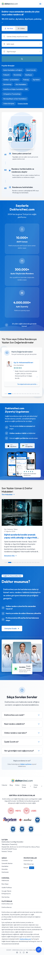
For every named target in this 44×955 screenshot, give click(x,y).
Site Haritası (5, 897)
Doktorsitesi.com (7, 904)
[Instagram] (23, 952)
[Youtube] (27, 952)
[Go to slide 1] (5, 393)
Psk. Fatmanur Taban (11, 529)
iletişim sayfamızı (26, 764)
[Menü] (40, 4)
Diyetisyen (28, 75)
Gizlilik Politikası (7, 887)
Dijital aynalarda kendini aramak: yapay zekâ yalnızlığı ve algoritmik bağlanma (20, 537)
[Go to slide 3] (9, 393)
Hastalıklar (5, 866)
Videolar (4, 785)
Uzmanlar (5, 860)
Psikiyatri (6, 75)
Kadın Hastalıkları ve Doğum (12, 70)
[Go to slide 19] (37, 393)
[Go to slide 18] (35, 393)
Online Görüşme (8, 104)
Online (17, 785)
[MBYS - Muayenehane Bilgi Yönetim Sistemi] (14, 810)
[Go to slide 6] (15, 393)
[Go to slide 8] (19, 393)
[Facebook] (17, 952)
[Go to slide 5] (14, 393)
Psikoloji (26, 80)
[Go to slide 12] (25, 393)
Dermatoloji (7, 84)
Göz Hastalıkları (21, 84)
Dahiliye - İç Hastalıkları (11, 80)
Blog (11, 785)
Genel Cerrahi (31, 70)
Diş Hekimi (36, 80)
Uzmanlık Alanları (7, 863)
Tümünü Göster (22, 104)
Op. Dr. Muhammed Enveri (23, 362)
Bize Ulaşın (5, 884)
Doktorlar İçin (28, 860)
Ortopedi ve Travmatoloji (11, 94)
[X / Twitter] (20, 952)
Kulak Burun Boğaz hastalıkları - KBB (15, 89)
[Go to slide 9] (20, 393)
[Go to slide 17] (33, 393)
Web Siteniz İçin (29, 864)
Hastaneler (5, 872)
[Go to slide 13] (27, 393)
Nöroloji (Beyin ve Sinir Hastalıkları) (14, 99)
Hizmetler (5, 869)
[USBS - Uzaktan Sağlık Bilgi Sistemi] (29, 810)
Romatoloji (17, 75)
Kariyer (28, 867)
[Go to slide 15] (30, 393)
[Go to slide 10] (22, 393)
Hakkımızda (5, 880)
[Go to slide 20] (38, 393)
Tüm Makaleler (7, 494)
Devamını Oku (9, 556)
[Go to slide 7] (17, 393)
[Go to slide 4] (12, 393)
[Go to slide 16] (32, 393)
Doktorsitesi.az (7, 907)
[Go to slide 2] (6, 393)
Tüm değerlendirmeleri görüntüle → (27, 384)
